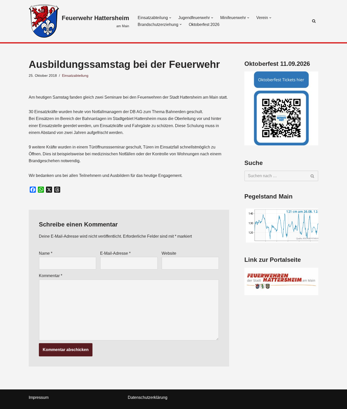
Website (169, 253)
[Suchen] (314, 21)
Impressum (39, 397)
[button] (170, 18)
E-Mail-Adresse (115, 253)
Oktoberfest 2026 (204, 24)
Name (45, 253)
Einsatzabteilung (75, 75)
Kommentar (50, 276)
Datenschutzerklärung (147, 397)
